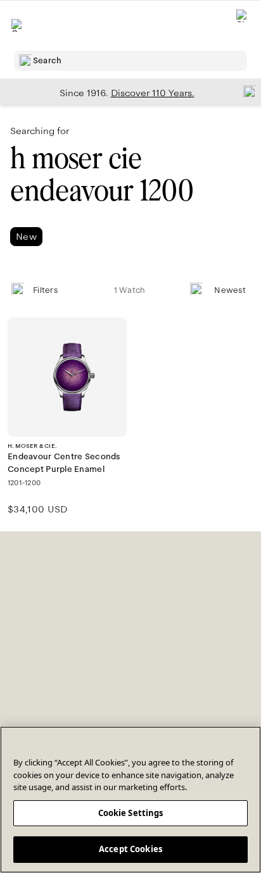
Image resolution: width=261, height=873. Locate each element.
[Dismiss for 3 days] (245, 91)
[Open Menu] (17, 25)
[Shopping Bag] (242, 25)
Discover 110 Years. (152, 93)
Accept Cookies (130, 849)
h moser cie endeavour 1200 (102, 174)
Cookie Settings (130, 813)
